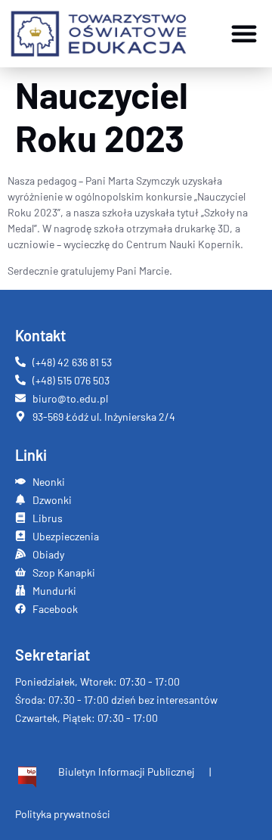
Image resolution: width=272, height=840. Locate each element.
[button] (244, 33)
